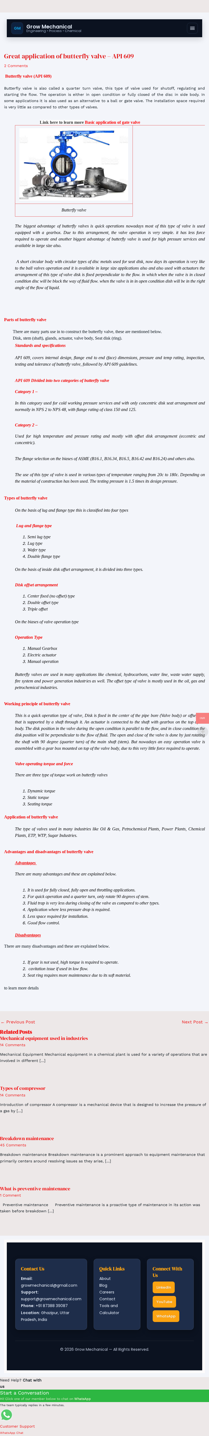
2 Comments (16, 66)
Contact (107, 1299)
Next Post (195, 1021)
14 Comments (12, 1045)
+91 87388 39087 (52, 1305)
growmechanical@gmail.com (49, 1285)
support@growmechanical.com (51, 1299)
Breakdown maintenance (27, 1138)
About (105, 1278)
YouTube (164, 1301)
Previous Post (18, 1021)
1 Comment (10, 1195)
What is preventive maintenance (35, 1188)
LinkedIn (163, 1287)
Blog (103, 1285)
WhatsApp (166, 1316)
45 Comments (13, 1145)
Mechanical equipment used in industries (44, 1038)
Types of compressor (22, 1088)
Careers (106, 1292)
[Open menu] (192, 28)
